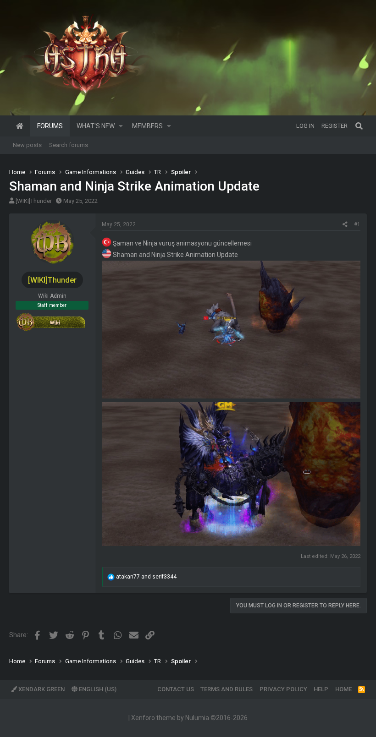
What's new (96, 126)
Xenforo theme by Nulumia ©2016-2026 (189, 717)
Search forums (68, 145)
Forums (50, 126)
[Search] (359, 125)
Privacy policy (283, 689)
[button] (120, 125)
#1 (357, 224)
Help (321, 689)
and (146, 576)
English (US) (96, 689)
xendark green (41, 689)
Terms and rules (226, 689)
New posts (27, 145)
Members (147, 126)
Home (19, 125)
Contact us (175, 689)
